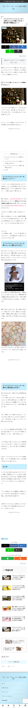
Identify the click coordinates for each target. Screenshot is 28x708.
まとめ (6, 169)
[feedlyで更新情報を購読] (7, 558)
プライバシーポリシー (7, 696)
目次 (12, 154)
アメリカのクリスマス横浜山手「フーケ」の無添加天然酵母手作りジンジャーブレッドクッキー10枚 (14, 286)
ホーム (3, 683)
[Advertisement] (14, 139)
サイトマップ (5, 692)
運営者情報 (4, 700)
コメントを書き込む (14, 661)
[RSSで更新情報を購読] (20, 558)
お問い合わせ (5, 687)
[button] (18, 51)
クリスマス (5, 538)
